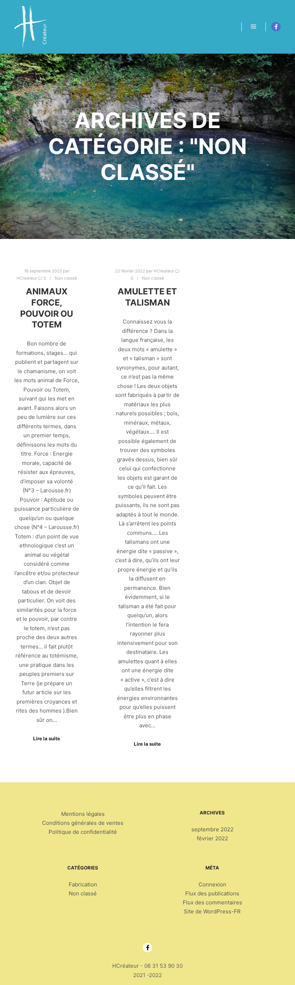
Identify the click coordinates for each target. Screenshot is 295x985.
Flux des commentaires (212, 902)
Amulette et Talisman (147, 297)
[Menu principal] (253, 26)
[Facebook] (276, 26)
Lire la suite (46, 738)
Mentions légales (83, 813)
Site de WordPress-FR (212, 911)
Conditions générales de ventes (82, 822)
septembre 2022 (212, 829)
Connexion (212, 884)
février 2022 (212, 838)
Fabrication (83, 884)
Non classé (66, 278)
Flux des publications (212, 893)
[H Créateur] (30, 27)
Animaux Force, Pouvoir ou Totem (46, 308)
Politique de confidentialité (83, 831)
